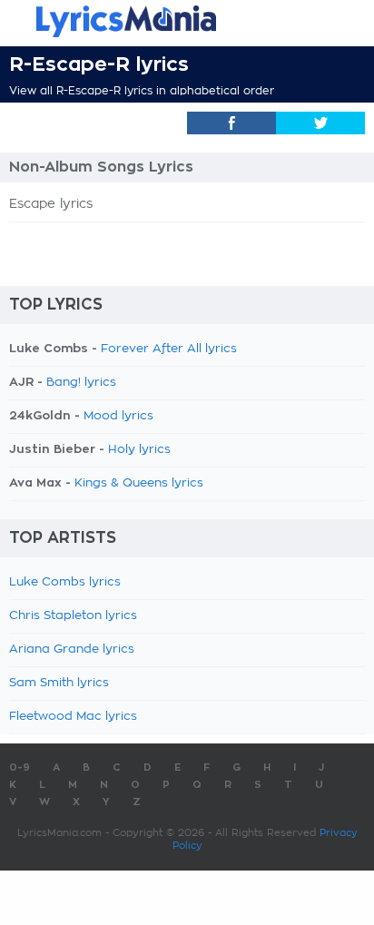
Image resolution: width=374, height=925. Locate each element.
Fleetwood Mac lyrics (73, 717)
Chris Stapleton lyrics (73, 616)
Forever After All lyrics (169, 349)
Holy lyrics (139, 450)
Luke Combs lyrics (65, 582)
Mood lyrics (118, 416)
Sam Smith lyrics (59, 683)
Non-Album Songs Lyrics (101, 167)
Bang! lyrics (81, 383)
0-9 (19, 767)
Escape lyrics (51, 204)
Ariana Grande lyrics (71, 649)
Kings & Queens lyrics (138, 483)
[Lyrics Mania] (187, 21)
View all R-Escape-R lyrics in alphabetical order (141, 90)
